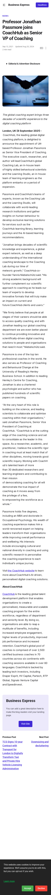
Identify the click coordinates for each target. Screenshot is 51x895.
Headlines (42, 5)
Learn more (9, 881)
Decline (41, 888)
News (5, 16)
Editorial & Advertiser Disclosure (24, 63)
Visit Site (25, 724)
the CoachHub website (21, 570)
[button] (4, 5)
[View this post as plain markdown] (41, 48)
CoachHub (8, 594)
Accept (27, 888)
